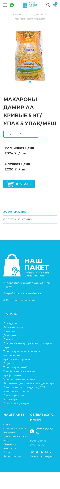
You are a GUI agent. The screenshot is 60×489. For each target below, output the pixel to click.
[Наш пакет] (30, 5)
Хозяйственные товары (19, 371)
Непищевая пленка (16, 391)
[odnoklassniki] (50, 452)
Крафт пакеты (12, 375)
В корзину (23, 183)
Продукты (36, 14)
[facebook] (42, 452)
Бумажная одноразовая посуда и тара (28, 383)
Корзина (9, 432)
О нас (7, 424)
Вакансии (9, 444)
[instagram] (46, 452)
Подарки (9, 363)
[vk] (32, 452)
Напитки (9, 331)
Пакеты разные (13, 395)
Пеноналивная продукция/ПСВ (24, 387)
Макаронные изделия (30, 18)
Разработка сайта (22, 293)
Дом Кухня (10, 335)
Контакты (9, 448)
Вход (6, 452)
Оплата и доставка (15, 428)
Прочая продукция (16, 403)
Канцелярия (11, 355)
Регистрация (12, 456)
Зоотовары (10, 399)
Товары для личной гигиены (22, 351)
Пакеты (8, 339)
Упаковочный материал (19, 379)
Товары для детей (15, 367)
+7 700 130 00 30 (44, 431)
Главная (18, 14)
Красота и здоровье (16, 359)
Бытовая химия (13, 327)
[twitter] (37, 452)
